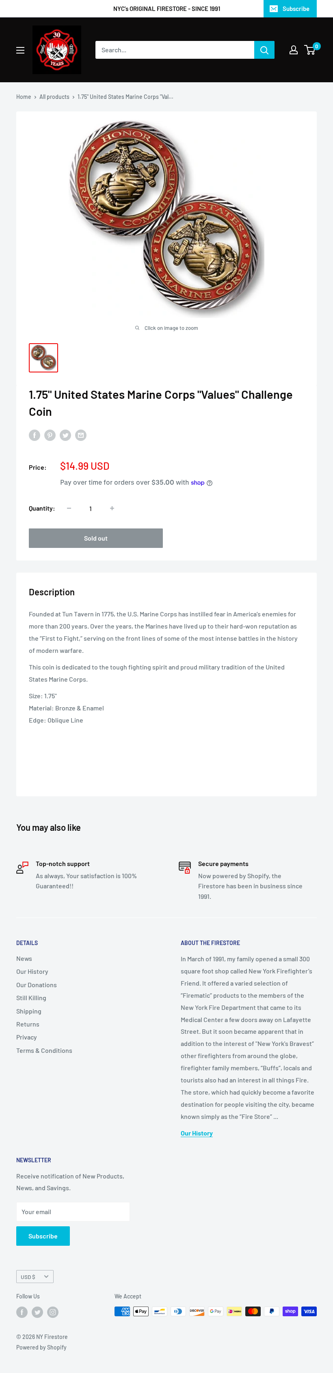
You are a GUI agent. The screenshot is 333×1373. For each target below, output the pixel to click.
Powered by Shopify (41, 1347)
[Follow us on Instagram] (52, 1312)
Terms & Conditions (44, 1050)
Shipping (28, 1011)
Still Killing (31, 997)
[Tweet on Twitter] (65, 434)
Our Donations (36, 984)
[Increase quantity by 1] (112, 508)
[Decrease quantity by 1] (69, 508)
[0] (310, 50)
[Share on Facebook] (34, 434)
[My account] (294, 49)
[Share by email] (80, 434)
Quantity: (42, 508)
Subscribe (296, 8)
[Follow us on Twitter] (37, 1312)
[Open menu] (20, 50)
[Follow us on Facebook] (22, 1312)
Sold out (96, 538)
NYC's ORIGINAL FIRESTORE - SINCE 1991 (166, 8)
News (24, 958)
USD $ (28, 1276)
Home (23, 96)
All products (54, 96)
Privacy (26, 1037)
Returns (27, 1024)
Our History (32, 971)
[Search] (264, 50)
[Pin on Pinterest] (50, 434)
